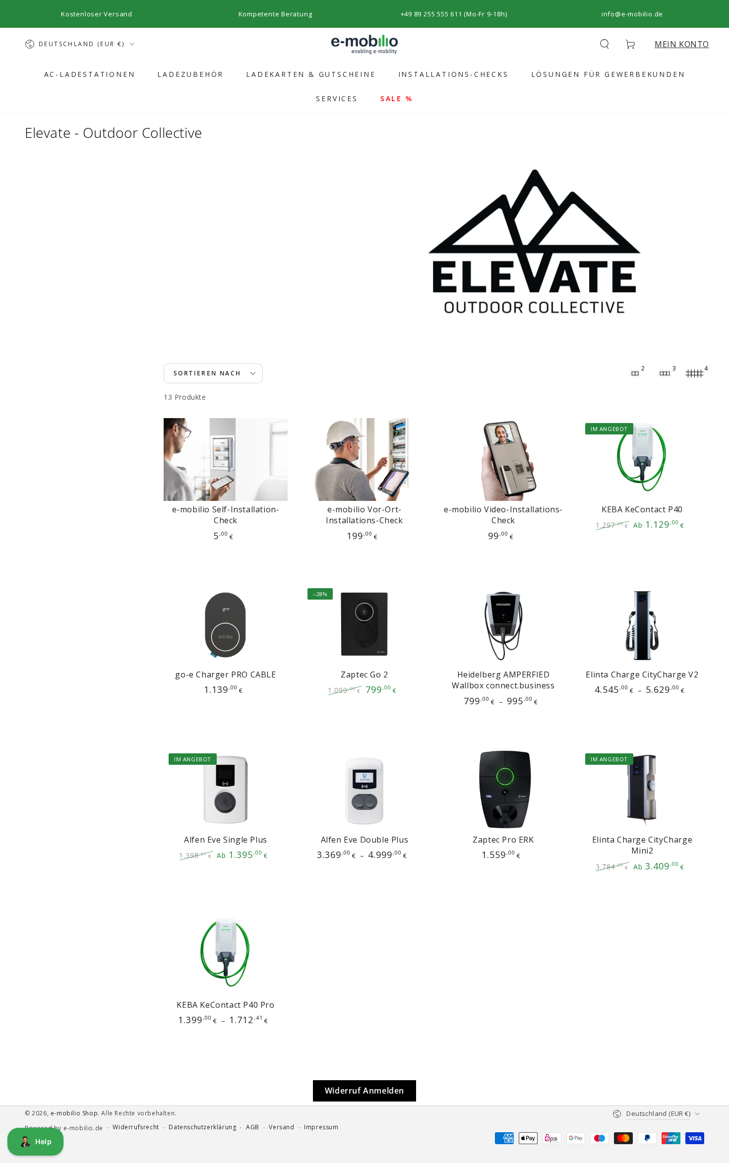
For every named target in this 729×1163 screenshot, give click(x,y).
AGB (252, 1127)
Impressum (321, 1127)
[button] (604, 44)
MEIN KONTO (682, 44)
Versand (281, 1127)
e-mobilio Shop (74, 1113)
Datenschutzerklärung (202, 1127)
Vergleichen (197, 548)
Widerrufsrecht (136, 1127)
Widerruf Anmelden (364, 1090)
